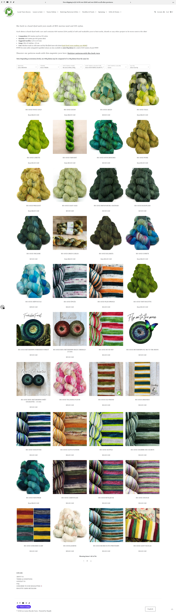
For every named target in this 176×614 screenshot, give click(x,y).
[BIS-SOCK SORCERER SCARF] (33, 525)
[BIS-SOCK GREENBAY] (142, 379)
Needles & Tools (88, 12)
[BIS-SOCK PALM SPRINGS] (106, 281)
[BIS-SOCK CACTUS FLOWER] (70, 429)
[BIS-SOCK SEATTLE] (106, 429)
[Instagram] (10, 2)
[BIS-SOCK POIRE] (142, 137)
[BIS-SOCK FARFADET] (70, 137)
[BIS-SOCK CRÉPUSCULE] (33, 281)
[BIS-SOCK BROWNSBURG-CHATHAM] (106, 185)
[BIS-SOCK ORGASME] (33, 233)
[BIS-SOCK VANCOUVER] (33, 429)
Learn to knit (38, 12)
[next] (91, 561)
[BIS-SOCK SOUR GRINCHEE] (106, 137)
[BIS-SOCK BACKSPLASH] (142, 185)
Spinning (101, 12)
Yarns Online (51, 12)
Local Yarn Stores (24, 12)
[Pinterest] (4, 2)
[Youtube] (7, 2)
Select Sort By (134, 67)
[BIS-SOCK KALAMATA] (106, 233)
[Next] (130, 2)
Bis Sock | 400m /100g (69, 67)
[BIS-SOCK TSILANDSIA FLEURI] (70, 379)
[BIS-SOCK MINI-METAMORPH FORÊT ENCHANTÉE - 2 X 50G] (33, 379)
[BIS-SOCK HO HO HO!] (106, 329)
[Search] (155, 12)
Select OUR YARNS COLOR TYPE (94, 67)
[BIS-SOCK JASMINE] (70, 525)
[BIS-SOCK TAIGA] (142, 89)
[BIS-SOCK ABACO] (106, 89)
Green (109, 67)
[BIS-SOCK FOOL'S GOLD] (33, 89)
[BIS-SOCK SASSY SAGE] (70, 185)
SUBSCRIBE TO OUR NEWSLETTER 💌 (29, 586)
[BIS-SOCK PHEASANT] (33, 185)
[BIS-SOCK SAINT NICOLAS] (142, 525)
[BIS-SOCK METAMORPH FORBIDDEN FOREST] (33, 329)
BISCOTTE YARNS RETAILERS (26, 588)
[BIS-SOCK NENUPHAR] (33, 477)
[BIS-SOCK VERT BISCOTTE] (142, 281)
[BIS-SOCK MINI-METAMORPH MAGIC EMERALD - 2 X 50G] (70, 329)
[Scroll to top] (172, 609)
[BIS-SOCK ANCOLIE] (142, 477)
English (150, 609)
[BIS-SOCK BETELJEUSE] (106, 477)
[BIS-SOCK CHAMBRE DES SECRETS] (142, 429)
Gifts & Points (114, 12)
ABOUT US (20, 577)
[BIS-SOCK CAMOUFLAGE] (70, 477)
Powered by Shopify (45, 611)
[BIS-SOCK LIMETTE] (33, 137)
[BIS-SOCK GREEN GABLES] (70, 233)
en (173, 2)
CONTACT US (20, 581)
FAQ (17, 584)
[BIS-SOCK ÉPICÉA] (70, 281)
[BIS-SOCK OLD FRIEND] (106, 379)
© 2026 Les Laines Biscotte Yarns (27, 611)
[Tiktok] (13, 2)
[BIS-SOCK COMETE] (142, 233)
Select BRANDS (22, 67)
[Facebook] (1, 2)
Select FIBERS (44, 67)
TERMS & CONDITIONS (24, 579)
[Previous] (45, 2)
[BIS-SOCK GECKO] (70, 89)
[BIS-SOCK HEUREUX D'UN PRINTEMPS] (106, 525)
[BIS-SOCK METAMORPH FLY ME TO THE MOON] (142, 329)
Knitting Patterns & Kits (69, 12)
